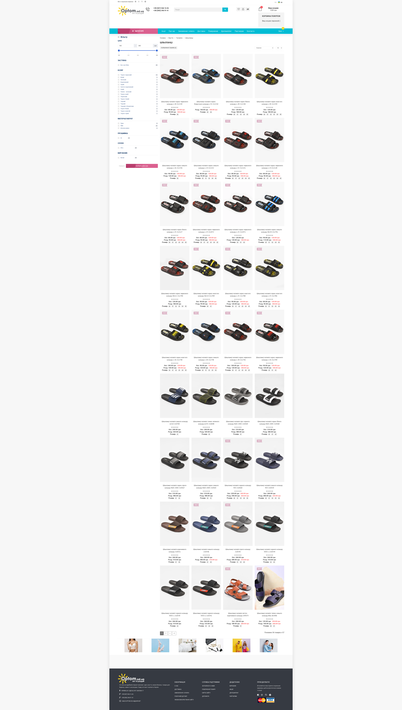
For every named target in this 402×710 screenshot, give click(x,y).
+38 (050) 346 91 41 (161, 11)
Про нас (172, 31)
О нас (176, 686)
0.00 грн (270, 9)
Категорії (139, 31)
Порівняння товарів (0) (168, 48)
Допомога (205, 696)
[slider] (119, 50)
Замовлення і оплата (186, 31)
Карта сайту (206, 693)
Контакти (250, 31)
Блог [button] (281, 31)
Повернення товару (208, 689)
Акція (231, 689)
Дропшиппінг (226, 31)
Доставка (201, 31)
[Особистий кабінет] (243, 9)
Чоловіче (179, 38)
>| (174, 633)
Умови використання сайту (184, 699)
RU (275, 2)
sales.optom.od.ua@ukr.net (131, 701)
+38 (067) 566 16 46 (161, 8)
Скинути (122, 166)
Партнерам (239, 31)
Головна (163, 38)
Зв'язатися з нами (208, 686)
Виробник (233, 686)
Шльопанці (189, 38)
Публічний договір (181, 696)
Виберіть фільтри (142, 166)
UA (281, 2)
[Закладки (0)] (238, 9)
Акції (164, 31)
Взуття (171, 38)
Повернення (213, 31)
